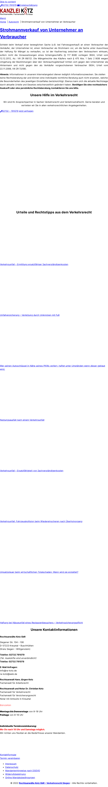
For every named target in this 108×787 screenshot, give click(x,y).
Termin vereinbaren (10, 758)
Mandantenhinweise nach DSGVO (22, 770)
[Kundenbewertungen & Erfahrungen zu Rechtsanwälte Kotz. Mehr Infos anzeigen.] (6, 749)
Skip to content (8, 1)
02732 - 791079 (10, 111)
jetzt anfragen (26, 111)
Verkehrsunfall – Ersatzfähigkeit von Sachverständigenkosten (31, 470)
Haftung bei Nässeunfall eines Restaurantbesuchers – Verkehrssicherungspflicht (41, 622)
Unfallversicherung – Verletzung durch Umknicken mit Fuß (30, 315)
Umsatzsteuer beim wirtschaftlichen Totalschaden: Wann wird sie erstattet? (39, 572)
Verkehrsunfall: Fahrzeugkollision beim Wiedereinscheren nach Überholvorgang (41, 521)
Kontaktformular (8, 754)
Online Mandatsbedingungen (20, 777)
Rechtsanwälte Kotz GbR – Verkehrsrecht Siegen (44, 783)
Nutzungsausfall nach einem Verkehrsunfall (22, 420)
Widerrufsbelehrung (15, 774)
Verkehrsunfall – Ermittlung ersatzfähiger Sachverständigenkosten (34, 264)
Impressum (10, 763)
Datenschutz (11, 767)
